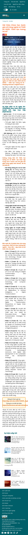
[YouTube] (5, 533)
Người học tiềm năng (18, 4)
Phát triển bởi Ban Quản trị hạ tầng (11, 530)
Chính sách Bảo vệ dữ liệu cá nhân (11, 498)
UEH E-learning (6, 508)
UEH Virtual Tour (6, 500)
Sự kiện (11, 21)
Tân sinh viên (14, 1)
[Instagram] (14, 533)
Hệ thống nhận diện (7, 513)
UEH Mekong (12, 6)
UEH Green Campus (7, 505)
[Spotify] (8, 533)
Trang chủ (6, 1)
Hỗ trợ (18, 6)
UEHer (5, 6)
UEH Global (5, 503)
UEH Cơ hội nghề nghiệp (8, 510)
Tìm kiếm (14, 9)
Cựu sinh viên (7, 4)
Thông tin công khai (7, 495)
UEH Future (5, 493)
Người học (22, 1)
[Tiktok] (17, 533)
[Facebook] (2, 533)
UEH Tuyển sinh (6, 490)
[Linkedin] (11, 533)
